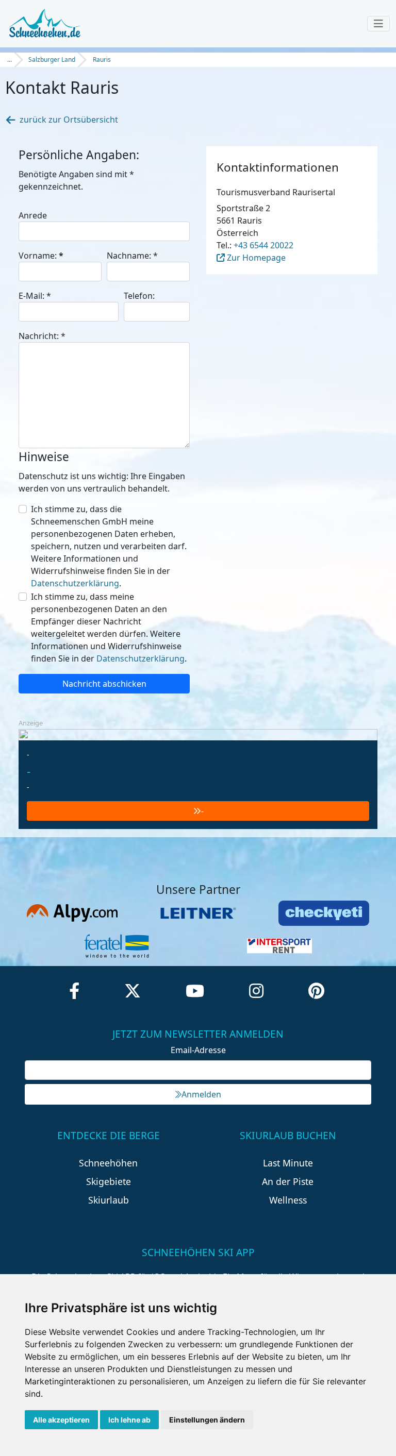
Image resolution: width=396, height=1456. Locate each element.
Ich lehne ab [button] (129, 1419)
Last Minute (288, 1163)
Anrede (33, 215)
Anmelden (201, 1094)
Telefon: (139, 295)
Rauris (102, 59)
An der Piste (288, 1181)
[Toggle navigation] (378, 23)
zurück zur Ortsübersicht (69, 119)
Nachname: (132, 255)
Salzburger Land (51, 59)
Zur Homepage (255, 257)
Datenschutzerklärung (75, 583)
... (9, 59)
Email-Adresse (198, 1050)
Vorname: (41, 255)
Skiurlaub (108, 1200)
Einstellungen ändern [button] (207, 1419)
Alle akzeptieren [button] (61, 1419)
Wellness (288, 1200)
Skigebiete (108, 1181)
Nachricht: (42, 336)
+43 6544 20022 (263, 245)
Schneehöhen (108, 1163)
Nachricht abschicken (104, 683)
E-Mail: (35, 295)
